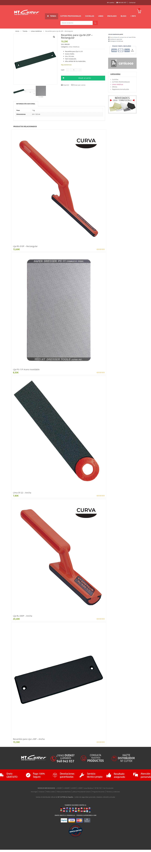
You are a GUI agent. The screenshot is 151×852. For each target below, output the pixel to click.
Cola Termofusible (108, 788)
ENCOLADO (112, 16)
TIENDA (53, 16)
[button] (54, 37)
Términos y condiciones (113, 792)
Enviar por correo (79, 85)
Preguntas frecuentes (98, 792)
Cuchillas (115, 79)
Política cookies (50, 792)
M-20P (80, 51)
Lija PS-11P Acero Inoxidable (26, 369)
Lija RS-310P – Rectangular (25, 246)
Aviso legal (34, 792)
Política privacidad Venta (64, 792)
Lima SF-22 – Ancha (22, 492)
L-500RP (80, 788)
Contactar (132, 2)
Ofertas (114, 87)
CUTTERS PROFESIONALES (70, 16)
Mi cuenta (110, 2)
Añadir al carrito (84, 78)
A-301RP (73, 788)
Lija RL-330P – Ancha (22, 615)
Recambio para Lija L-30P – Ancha (29, 739)
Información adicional (25, 104)
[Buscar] (95, 23)
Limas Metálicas (88, 788)
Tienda (25, 31)
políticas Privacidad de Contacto (81, 792)
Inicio (17, 31)
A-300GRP (66, 788)
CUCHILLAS (89, 16)
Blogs (123, 16)
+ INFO (133, 16)
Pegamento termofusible (120, 89)
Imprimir (66, 85)
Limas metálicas (36, 31)
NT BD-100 (98, 788)
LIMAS (100, 16)
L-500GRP (59, 788)
